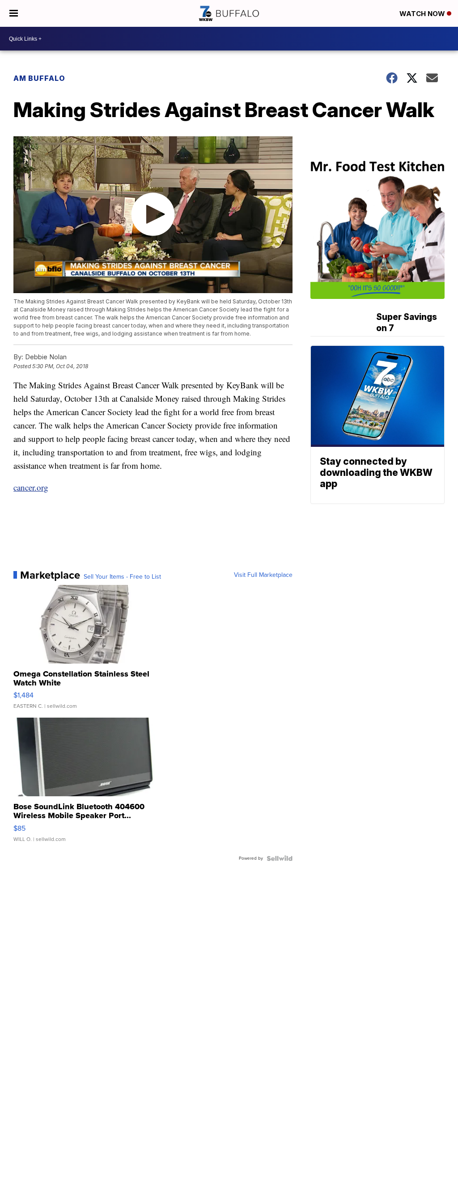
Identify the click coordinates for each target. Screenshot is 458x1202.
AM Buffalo (39, 78)
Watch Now (423, 13)
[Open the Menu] (14, 13)
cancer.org (30, 487)
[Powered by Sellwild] (280, 858)
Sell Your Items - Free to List (122, 577)
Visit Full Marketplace (263, 575)
